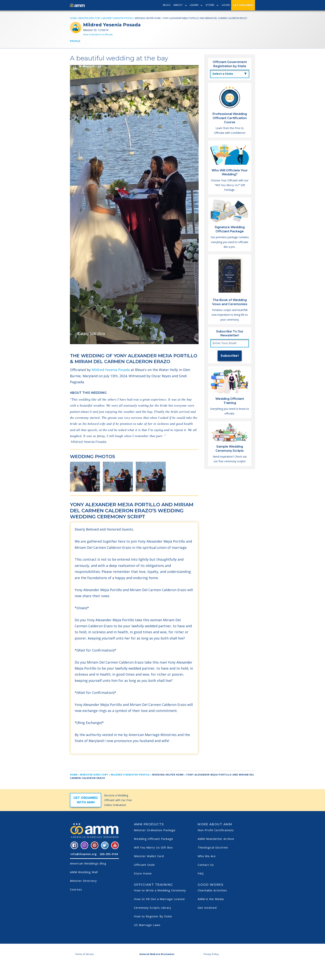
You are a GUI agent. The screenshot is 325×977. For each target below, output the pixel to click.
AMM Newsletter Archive (216, 839)
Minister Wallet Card (149, 856)
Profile (75, 41)
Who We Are (207, 856)
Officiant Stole (144, 865)
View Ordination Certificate (98, 34)
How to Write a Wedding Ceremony (160, 890)
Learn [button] (194, 5)
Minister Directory (89, 18)
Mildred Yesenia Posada (111, 369)
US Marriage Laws (147, 925)
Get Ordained (243, 5)
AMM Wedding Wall (84, 872)
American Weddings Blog (88, 863)
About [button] (178, 5)
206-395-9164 (109, 854)
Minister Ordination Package (154, 830)
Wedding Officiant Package (153, 839)
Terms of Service (84, 954)
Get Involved (207, 907)
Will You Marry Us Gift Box (153, 847)
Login (226, 5)
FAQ (201, 873)
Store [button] (210, 5)
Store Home (143, 873)
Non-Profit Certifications (216, 830)
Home (73, 18)
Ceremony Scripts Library (152, 907)
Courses (76, 889)
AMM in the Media (211, 899)
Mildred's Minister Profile (118, 18)
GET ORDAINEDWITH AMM (85, 800)
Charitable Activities (212, 890)
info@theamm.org (84, 854)
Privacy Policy (211, 954)
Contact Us (206, 865)
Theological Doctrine (213, 847)
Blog (166, 5)
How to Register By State (153, 916)
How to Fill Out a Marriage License (159, 899)
